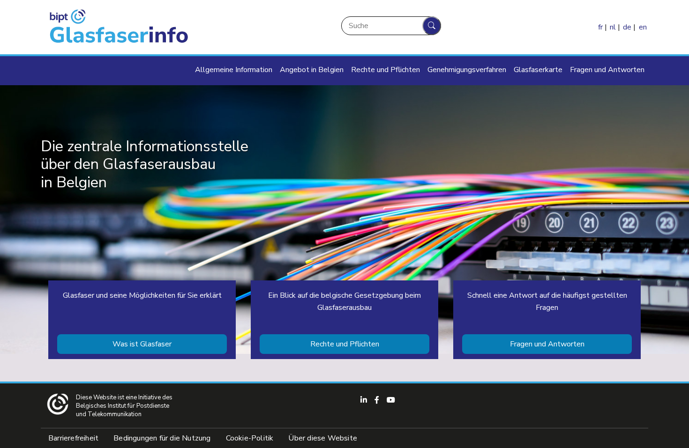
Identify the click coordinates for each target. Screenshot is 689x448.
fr (600, 27)
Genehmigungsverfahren (466, 70)
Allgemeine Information (233, 70)
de (627, 27)
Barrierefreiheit (73, 438)
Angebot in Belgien (312, 70)
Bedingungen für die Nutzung (161, 438)
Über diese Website (322, 438)
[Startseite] (117, 27)
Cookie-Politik (250, 438)
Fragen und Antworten (607, 70)
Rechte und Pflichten (385, 70)
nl (613, 27)
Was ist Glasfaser (142, 344)
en (643, 27)
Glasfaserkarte (538, 70)
